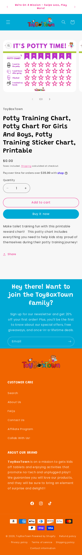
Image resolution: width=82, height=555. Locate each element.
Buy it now (41, 214)
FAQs (11, 411)
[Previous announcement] (7, 7)
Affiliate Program (20, 429)
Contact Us (16, 420)
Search (13, 393)
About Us (14, 402)
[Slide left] (32, 99)
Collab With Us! (19, 438)
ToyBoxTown (23, 536)
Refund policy (67, 536)
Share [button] (12, 254)
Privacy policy (19, 542)
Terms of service (42, 542)
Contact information (42, 548)
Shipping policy (65, 542)
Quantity (9, 180)
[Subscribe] (69, 341)
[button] (8, 22)
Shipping (26, 166)
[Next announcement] (75, 7)
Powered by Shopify (43, 536)
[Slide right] (49, 99)
